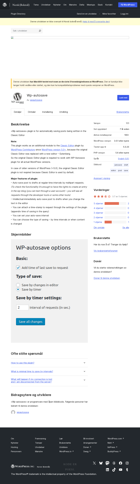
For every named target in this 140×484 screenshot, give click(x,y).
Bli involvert (88, 438)
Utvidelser (39, 447)
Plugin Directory (18, 14)
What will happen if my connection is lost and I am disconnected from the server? (31, 380)
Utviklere (63, 447)
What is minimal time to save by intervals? (32, 371)
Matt (111, 443)
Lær (61, 438)
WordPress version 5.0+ (54, 149)
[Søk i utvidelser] (40, 30)
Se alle (125, 227)
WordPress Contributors (23, 149)
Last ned (123, 97)
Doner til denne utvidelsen (107, 278)
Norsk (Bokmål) (43, 467)
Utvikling (63, 112)
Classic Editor (67, 145)
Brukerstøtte (122, 112)
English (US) (123, 158)
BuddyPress (114, 451)
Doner (87, 447)
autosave (118, 165)
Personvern (16, 451)
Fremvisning (40, 438)
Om (12, 438)
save (126, 170)
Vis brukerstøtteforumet (106, 250)
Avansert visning (102, 178)
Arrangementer (90, 443)
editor (113, 170)
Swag (87, 451)
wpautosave (36, 100)
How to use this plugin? (22, 363)
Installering (47, 112)
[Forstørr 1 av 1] (84, 243)
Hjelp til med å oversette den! (96, 21)
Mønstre (39, 451)
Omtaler (32, 112)
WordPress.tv (66, 451)
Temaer (38, 443)
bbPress (112, 447)
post (120, 170)
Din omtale (99, 227)
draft (126, 165)
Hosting (14, 447)
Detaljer (17, 112)
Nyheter (14, 443)
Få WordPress (128, 5)
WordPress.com (116, 438)
